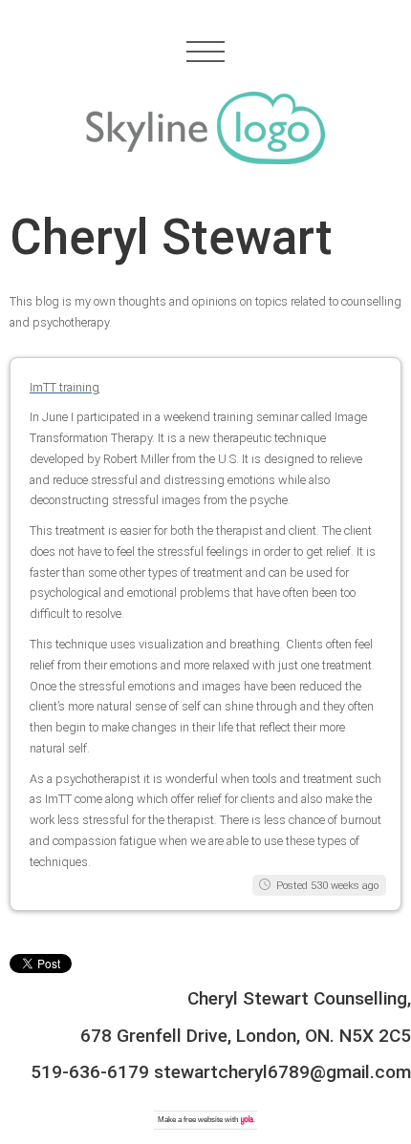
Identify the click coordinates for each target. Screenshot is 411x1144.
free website (203, 1119)
